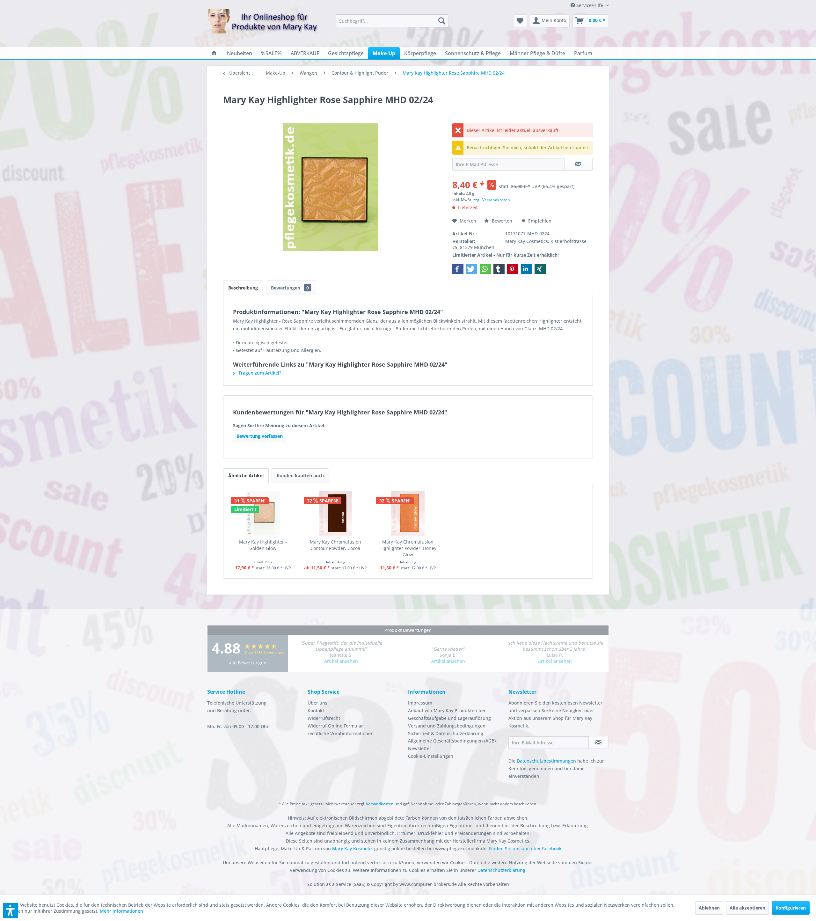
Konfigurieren (791, 908)
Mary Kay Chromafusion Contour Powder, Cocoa (335, 545)
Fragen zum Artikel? (259, 373)
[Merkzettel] (520, 20)
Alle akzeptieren (747, 908)
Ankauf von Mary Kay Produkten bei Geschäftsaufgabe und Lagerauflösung (449, 714)
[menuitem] (392, 20)
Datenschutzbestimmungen (546, 761)
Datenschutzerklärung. (502, 870)
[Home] (214, 53)
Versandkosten (380, 804)
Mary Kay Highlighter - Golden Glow (263, 545)
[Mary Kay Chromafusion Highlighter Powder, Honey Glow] (408, 513)
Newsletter (419, 748)
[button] (457, 269)
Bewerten (502, 221)
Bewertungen (290, 288)
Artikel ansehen (341, 661)
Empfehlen (539, 221)
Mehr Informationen (121, 911)
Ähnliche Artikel (246, 475)
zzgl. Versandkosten (491, 199)
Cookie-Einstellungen (430, 756)
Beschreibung (243, 288)
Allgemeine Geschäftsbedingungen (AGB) (452, 741)
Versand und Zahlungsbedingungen (446, 726)
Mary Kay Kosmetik (353, 848)
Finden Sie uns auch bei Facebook (525, 848)
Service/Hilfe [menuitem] (589, 5)
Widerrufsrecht (324, 718)
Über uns (317, 703)
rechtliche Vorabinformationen (341, 733)
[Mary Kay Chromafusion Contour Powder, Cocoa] (335, 513)
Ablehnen (709, 908)
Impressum (420, 703)
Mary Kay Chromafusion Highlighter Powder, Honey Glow (407, 548)
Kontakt (316, 710)
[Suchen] (441, 20)
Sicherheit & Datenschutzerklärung (445, 733)
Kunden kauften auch (300, 475)
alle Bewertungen (247, 663)
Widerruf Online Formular (335, 726)
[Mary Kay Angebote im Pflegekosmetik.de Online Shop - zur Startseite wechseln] (263, 25)
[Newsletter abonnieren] (598, 742)
